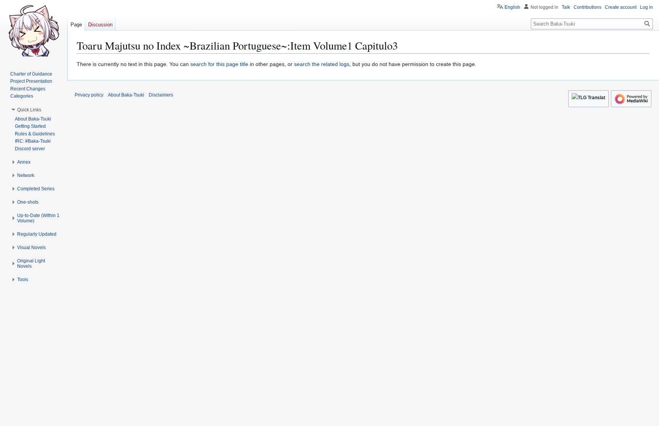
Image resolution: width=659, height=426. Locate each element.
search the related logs (321, 64)
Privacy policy (89, 95)
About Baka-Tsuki (126, 95)
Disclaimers (161, 95)
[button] (29, 110)
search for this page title (219, 64)
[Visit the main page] (33, 30)
